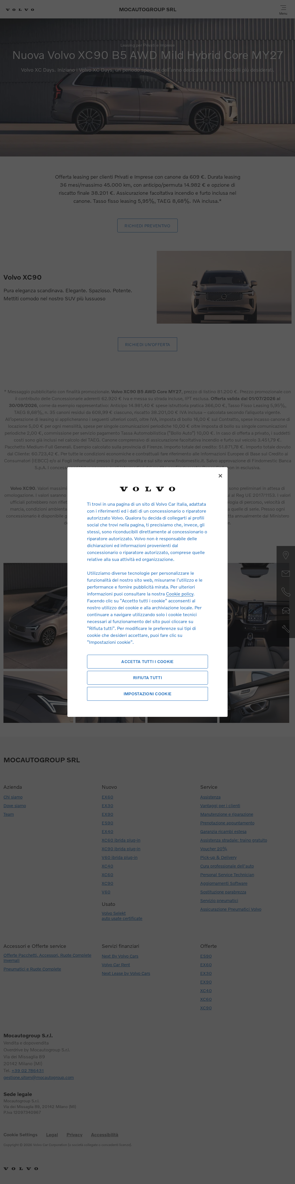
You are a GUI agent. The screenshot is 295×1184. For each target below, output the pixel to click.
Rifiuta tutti (147, 677)
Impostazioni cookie (147, 693)
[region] (147, 592)
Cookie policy (179, 593)
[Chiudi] (220, 475)
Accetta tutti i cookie (147, 661)
